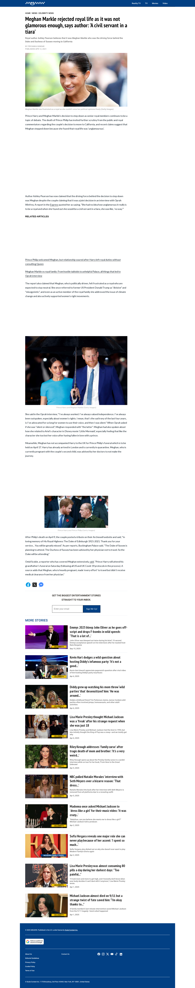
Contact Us (65, 954)
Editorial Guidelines (32, 958)
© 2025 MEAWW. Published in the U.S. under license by (45, 930)
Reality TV (136, 3)
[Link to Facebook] (99, 954)
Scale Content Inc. (71, 930)
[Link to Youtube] (112, 954)
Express (54, 204)
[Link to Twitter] (107, 954)
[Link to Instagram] (103, 954)
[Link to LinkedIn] (121, 954)
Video (165, 3)
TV (146, 3)
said (92, 561)
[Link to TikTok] (116, 954)
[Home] (35, 3)
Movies (155, 3)
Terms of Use (29, 971)
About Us (28, 954)
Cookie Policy (30, 966)
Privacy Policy (30, 962)
